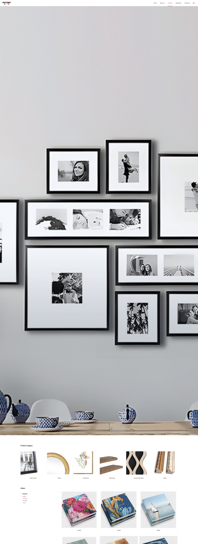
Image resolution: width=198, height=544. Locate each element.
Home (155, 3)
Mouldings (25, 500)
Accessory (25, 498)
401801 (158, 530)
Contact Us (187, 3)
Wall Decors (112, 478)
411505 (79, 530)
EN (193, 3)
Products (170, 3)
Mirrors (59, 478)
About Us (162, 3)
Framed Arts (86, 478)
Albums (24, 496)
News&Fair (178, 3)
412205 (119, 530)
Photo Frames (33, 478)
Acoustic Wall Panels (139, 478)
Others (165, 478)
